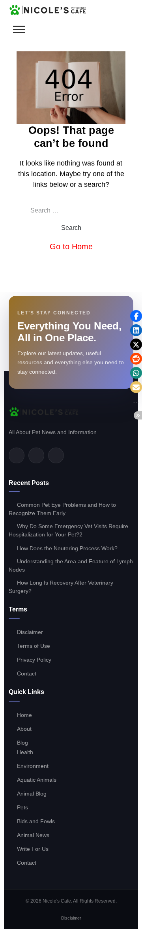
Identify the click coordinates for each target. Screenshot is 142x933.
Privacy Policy (34, 659)
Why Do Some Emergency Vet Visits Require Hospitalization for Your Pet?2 (68, 530)
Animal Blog (32, 793)
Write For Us (33, 849)
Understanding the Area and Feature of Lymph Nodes (71, 565)
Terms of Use (33, 646)
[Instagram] (56, 455)
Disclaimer (30, 632)
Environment (33, 766)
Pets (22, 807)
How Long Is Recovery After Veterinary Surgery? (61, 586)
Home (24, 715)
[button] (136, 316)
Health (25, 752)
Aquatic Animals (36, 780)
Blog (22, 742)
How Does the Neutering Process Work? (67, 548)
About (24, 729)
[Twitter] (36, 455)
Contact (26, 673)
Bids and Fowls (36, 821)
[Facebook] (16, 455)
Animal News (33, 835)
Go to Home (71, 246)
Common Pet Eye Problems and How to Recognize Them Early (62, 509)
